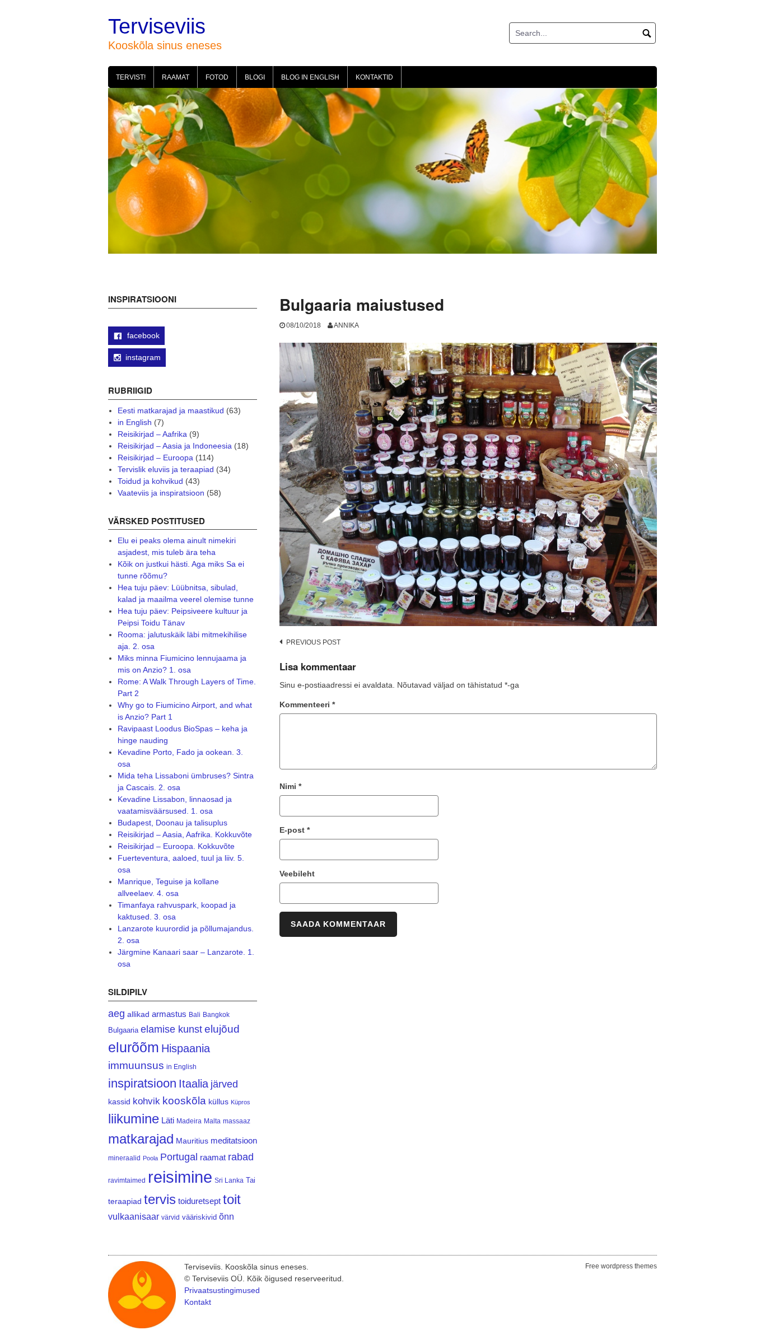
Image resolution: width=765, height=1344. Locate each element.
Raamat (175, 77)
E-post (294, 829)
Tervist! (131, 77)
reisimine (180, 1177)
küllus (218, 1102)
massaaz (236, 1121)
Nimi (290, 786)
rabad (241, 1157)
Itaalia (193, 1083)
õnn (226, 1216)
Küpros (240, 1102)
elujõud (222, 1029)
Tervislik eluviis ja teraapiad (166, 469)
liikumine (133, 1118)
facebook (142, 335)
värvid (170, 1217)
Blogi (255, 77)
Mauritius (192, 1141)
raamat (213, 1157)
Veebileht (297, 873)
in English (135, 422)
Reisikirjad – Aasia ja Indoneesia (175, 445)
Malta (212, 1120)
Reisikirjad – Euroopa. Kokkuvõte (176, 846)
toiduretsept (199, 1201)
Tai (250, 1180)
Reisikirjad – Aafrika (152, 434)
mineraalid (124, 1158)
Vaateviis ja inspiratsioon (161, 492)
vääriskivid (199, 1217)
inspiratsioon (142, 1083)
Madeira (189, 1120)
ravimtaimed (127, 1180)
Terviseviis (157, 26)
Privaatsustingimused (222, 1290)
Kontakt (197, 1302)
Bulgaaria (123, 1030)
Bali (194, 1014)
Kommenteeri (307, 704)
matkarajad (141, 1138)
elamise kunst (171, 1029)
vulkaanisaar (133, 1216)
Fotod (217, 77)
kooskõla (184, 1101)
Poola (150, 1158)
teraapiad (125, 1201)
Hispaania (185, 1048)
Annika (346, 325)
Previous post (313, 642)
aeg (116, 1013)
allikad (138, 1014)
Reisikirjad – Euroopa (155, 457)
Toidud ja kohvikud (150, 481)
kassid (119, 1102)
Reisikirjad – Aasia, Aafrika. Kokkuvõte (185, 834)
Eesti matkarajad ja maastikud (171, 410)
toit (232, 1199)
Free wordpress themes (621, 1266)
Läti (167, 1120)
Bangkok (216, 1014)
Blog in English (310, 77)
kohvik (146, 1101)
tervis (160, 1199)
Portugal (179, 1157)
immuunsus (136, 1065)
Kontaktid (374, 77)
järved (224, 1084)
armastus (169, 1014)
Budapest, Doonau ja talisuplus (172, 822)
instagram (143, 357)
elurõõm (133, 1047)
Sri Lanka (229, 1180)
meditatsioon (234, 1140)
